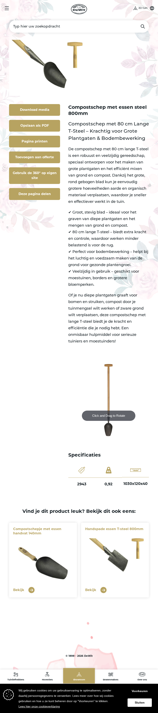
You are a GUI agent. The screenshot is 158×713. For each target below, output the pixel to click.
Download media (34, 110)
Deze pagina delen (35, 194)
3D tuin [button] (143, 8)
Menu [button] (7, 8)
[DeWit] (79, 9)
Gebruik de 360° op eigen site (35, 175)
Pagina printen (35, 141)
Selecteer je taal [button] (152, 8)
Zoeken (143, 26)
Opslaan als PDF (34, 125)
